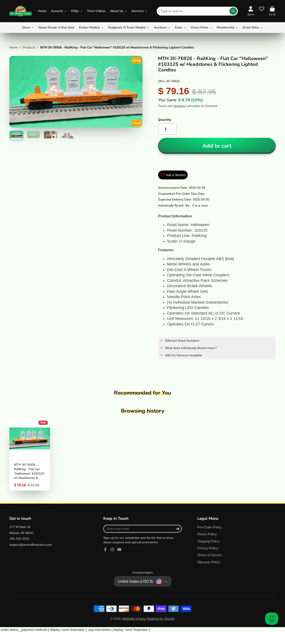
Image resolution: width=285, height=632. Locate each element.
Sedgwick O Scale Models (127, 27)
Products (29, 47)
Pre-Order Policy (209, 527)
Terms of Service (209, 555)
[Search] (233, 11)
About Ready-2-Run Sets (56, 27)
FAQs (75, 11)
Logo (20, 11)
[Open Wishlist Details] (261, 11)
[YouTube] (119, 550)
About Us (116, 11)
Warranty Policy (208, 562)
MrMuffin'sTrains (134, 618)
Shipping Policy (208, 541)
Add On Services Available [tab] (183, 355)
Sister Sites (250, 27)
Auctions (160, 27)
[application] (272, 619)
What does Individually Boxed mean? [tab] (191, 348)
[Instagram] (112, 550)
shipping (179, 106)
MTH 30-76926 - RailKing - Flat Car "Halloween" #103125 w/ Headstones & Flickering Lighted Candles (29, 454)
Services (138, 11)
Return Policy (207, 534)
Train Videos (96, 11)
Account (57, 11)
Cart (272, 11)
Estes (179, 27)
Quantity (164, 119)
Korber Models (89, 27)
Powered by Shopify (161, 618)
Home (42, 11)
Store (26, 27)
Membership (225, 27)
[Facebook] (105, 550)
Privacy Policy (207, 548)
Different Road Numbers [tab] (182, 340)
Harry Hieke (199, 27)
